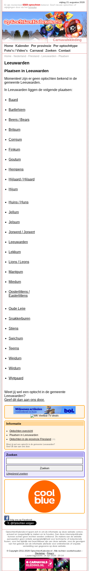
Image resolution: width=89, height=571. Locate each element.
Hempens (16, 169)
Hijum (13, 189)
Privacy (50, 553)
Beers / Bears (19, 119)
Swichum (16, 338)
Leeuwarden (48, 56)
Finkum (14, 149)
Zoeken (50, 50)
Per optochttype (65, 46)
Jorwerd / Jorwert (22, 232)
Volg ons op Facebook (21, 519)
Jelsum (14, 222)
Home (8, 46)
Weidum (15, 358)
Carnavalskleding (67, 40)
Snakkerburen (19, 318)
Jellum (14, 212)
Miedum (15, 282)
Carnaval (36, 50)
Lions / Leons (19, 262)
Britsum (14, 129)
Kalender (22, 46)
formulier (32, 7)
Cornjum (15, 139)
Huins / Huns (19, 202)
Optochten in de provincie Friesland (30, 439)
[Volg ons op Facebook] (7, 519)
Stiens (13, 328)
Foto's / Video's (16, 50)
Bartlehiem (17, 110)
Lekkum (15, 252)
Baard (13, 100)
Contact (64, 50)
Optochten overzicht (21, 430)
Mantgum (16, 272)
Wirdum (15, 368)
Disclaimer (40, 553)
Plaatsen (64, 56)
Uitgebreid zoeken (17, 473)
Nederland (20, 56)
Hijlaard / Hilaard (22, 179)
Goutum (15, 159)
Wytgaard (16, 378)
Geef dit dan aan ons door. (24, 400)
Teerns (14, 348)
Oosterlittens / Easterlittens (19, 293)
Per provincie (41, 46)
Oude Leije (17, 308)
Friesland (33, 56)
